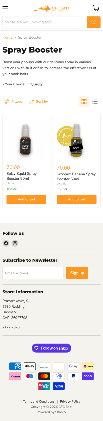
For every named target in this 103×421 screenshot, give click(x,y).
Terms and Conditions (38, 401)
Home (7, 37)
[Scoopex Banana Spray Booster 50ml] (77, 139)
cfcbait (11, 183)
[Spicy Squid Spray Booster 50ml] (26, 139)
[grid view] (84, 101)
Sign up (77, 273)
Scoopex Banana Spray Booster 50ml (76, 176)
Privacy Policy (70, 401)
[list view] (95, 101)
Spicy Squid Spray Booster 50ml (21, 176)
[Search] (93, 22)
